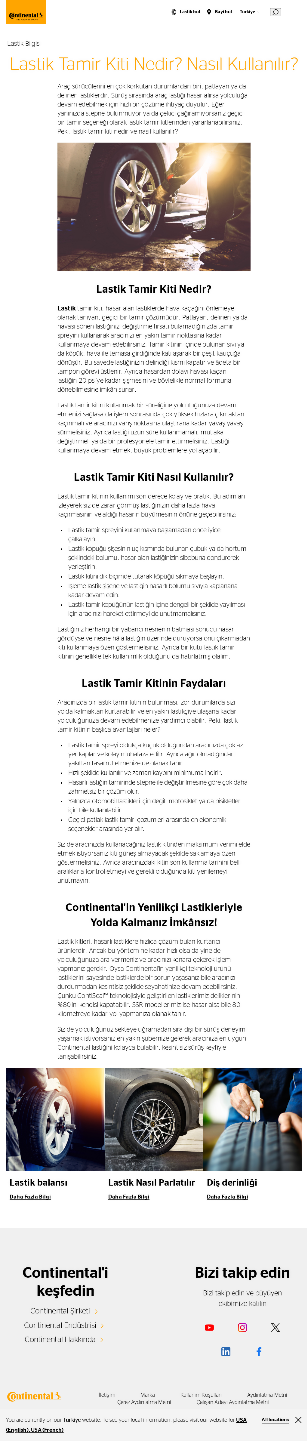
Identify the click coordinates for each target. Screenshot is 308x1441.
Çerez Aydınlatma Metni (144, 1402)
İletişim (107, 1395)
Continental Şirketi (60, 1311)
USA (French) (47, 1430)
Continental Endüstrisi (60, 1325)
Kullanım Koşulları (201, 1395)
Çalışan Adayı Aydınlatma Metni (233, 1402)
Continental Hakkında (60, 1340)
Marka (147, 1395)
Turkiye (247, 12)
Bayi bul (223, 12)
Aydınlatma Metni (267, 1395)
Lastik (66, 308)
